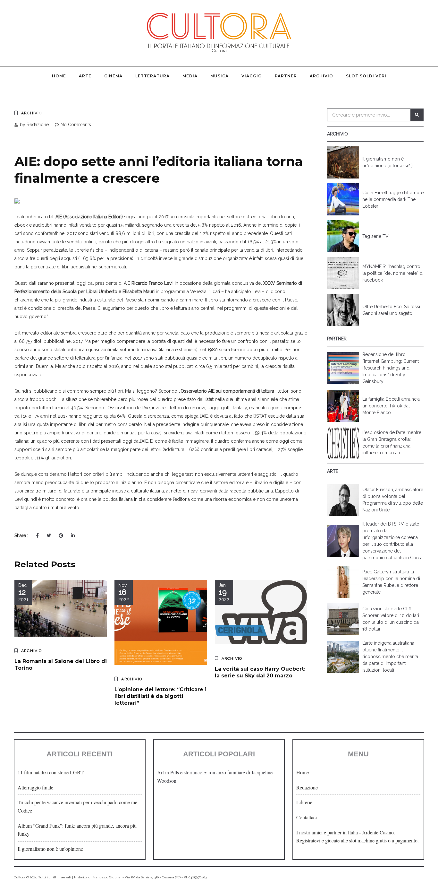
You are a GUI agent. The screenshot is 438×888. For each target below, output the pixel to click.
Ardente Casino (378, 832)
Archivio (321, 76)
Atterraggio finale (35, 787)
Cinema (113, 76)
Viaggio (251, 76)
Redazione (307, 787)
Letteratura (152, 76)
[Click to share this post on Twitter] (48, 535)
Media (190, 76)
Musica (219, 76)
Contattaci (306, 817)
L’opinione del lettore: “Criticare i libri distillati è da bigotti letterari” (160, 696)
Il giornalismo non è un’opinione (50, 848)
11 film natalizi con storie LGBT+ (52, 772)
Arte (85, 76)
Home (59, 76)
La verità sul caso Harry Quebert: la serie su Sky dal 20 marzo (260, 672)
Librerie (304, 802)
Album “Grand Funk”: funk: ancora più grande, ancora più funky (77, 829)
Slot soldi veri (366, 76)
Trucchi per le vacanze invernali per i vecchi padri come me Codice (77, 806)
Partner (286, 76)
